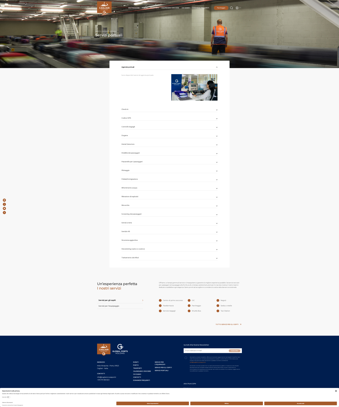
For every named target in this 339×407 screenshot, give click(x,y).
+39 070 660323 (103, 380)
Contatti (137, 377)
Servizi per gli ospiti (163, 367)
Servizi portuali (162, 370)
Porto (145, 8)
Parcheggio (221, 8)
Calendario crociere (170, 8)
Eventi (136, 362)
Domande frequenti (200, 8)
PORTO (98, 31)
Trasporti (154, 8)
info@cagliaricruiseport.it (106, 377)
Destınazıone (134, 8)
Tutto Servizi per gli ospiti (227, 324)
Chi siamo (186, 8)
